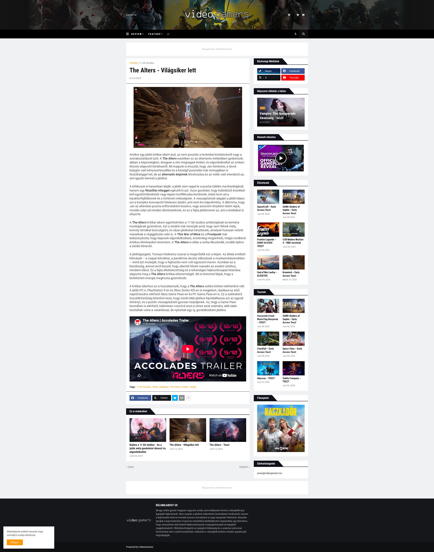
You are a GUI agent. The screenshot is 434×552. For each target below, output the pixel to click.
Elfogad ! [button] (14, 542)
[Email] (182, 398)
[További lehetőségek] (188, 398)
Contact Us (131, 15)
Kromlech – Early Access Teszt (291, 274)
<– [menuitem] (168, 34)
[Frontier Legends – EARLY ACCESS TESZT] (268, 229)
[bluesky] (298, 15)
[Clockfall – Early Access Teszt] (268, 339)
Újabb (131, 467)
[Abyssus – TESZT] (268, 368)
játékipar (163, 387)
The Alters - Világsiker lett (184, 444)
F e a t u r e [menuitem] (154, 34)
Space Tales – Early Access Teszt (292, 350)
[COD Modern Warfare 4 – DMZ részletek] (294, 229)
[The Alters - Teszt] (228, 430)
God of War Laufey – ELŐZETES (267, 274)
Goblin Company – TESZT (292, 380)
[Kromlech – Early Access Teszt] (294, 262)
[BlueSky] (175, 398)
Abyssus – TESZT (266, 378)
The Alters (175, 387)
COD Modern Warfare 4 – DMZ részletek (293, 241)
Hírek (155, 387)
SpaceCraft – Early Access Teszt (266, 208)
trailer (185, 387)
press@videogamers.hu (269, 473)
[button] (128, 34)
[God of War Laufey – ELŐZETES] (268, 262)
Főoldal (133, 63)
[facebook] (289, 15)
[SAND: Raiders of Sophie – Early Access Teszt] (294, 197)
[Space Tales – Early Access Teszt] (294, 339)
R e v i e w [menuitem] (136, 34)
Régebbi (243, 467)
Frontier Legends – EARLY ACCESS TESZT (266, 243)
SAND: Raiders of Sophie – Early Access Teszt (291, 210)
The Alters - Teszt (219, 444)
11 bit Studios (147, 63)
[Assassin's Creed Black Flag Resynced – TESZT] (268, 306)
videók (192, 387)
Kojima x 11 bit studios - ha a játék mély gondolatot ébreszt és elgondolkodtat (148, 448)
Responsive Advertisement (217, 49)
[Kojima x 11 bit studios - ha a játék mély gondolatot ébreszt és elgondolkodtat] (148, 430)
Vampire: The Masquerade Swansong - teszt (278, 115)
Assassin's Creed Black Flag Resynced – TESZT (267, 319)
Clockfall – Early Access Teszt (265, 350)
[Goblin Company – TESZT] (294, 368)
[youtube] (303, 15)
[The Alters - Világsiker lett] (188, 430)
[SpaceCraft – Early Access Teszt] (268, 197)
